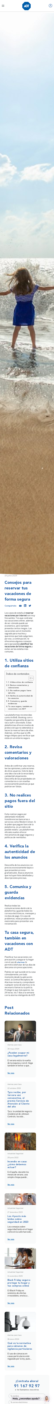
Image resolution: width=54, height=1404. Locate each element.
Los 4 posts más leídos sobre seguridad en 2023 (17, 1219)
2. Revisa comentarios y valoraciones (18, 686)
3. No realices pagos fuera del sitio (19, 692)
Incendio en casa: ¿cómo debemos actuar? (17, 1165)
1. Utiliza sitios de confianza (20, 682)
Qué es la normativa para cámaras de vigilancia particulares (19, 1346)
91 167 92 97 (27, 1386)
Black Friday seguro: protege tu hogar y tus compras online (19, 1283)
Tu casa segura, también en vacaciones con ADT (20, 708)
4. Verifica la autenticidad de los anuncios (20, 697)
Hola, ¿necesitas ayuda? (26, 1398)
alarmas (21, 962)
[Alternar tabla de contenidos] (29, 678)
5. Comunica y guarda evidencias (17, 702)
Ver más (10, 1073)
